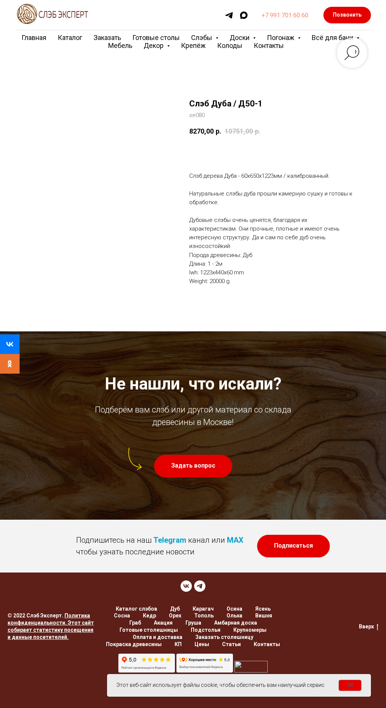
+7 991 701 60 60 (285, 15)
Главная (33, 38)
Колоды (229, 45)
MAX (235, 540)
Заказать (107, 38)
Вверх (366, 626)
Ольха (234, 616)
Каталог (70, 38)
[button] (193, 466)
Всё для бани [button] (333, 38)
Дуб (175, 609)
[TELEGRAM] (199, 586)
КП (178, 644)
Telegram (169, 540)
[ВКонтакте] (10, 344)
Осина (234, 609)
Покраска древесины (134, 644)
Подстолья (206, 630)
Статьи (231, 644)
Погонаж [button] (281, 38)
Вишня (263, 616)
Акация (163, 623)
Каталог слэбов (136, 609)
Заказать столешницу (224, 637)
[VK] (186, 586)
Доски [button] (240, 38)
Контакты (269, 45)
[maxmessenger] (243, 15)
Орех (175, 616)
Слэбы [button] (202, 38)
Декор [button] (154, 45)
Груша (193, 623)
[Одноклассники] (10, 364)
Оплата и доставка (157, 637)
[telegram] (229, 15)
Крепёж (193, 45)
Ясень (263, 609)
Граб (135, 623)
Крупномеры (250, 630)
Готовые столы (156, 38)
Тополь (204, 616)
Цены (202, 644)
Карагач (203, 609)
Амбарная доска (235, 623)
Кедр (149, 616)
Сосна (122, 616)
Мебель (120, 45)
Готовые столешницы (148, 630)
